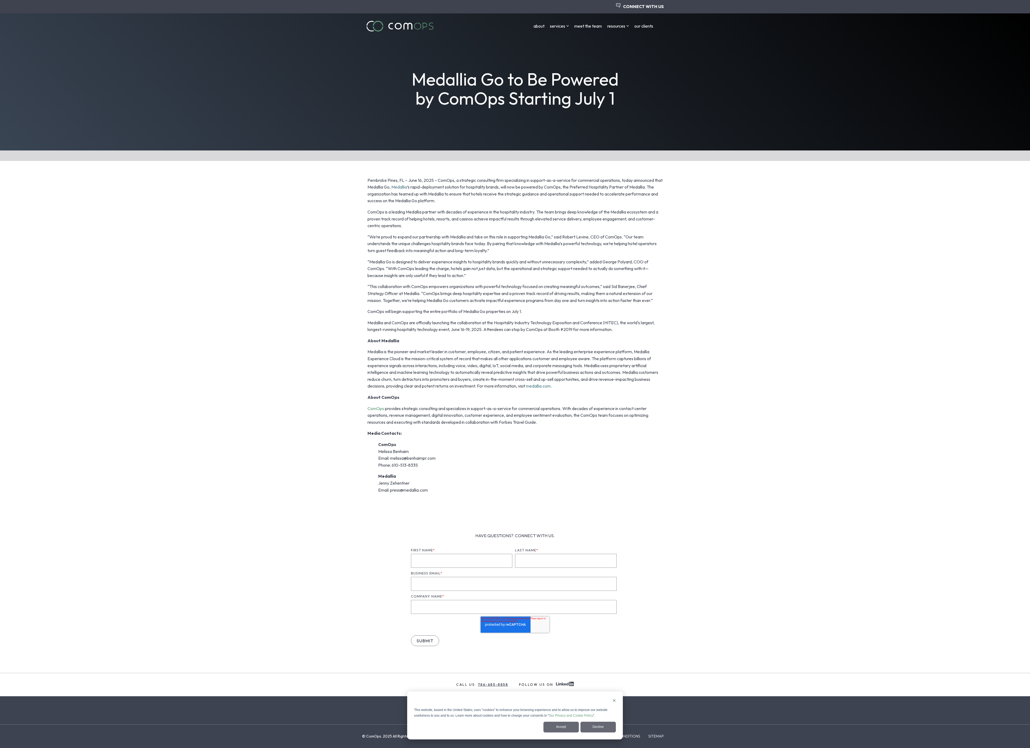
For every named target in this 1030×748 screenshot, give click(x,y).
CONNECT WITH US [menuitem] (643, 6)
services (557, 26)
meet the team (588, 26)
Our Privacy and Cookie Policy (571, 715)
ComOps (375, 408)
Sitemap (656, 736)
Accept (561, 727)
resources (616, 26)
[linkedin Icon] (565, 684)
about (539, 26)
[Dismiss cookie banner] (614, 701)
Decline (598, 727)
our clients (643, 26)
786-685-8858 (493, 684)
